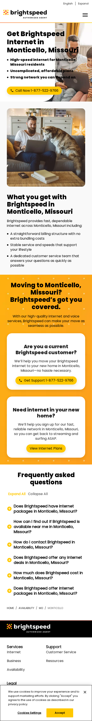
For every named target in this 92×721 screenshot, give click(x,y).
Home (10, 608)
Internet (14, 652)
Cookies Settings (29, 713)
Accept (60, 713)
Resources (55, 660)
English (68, 3)
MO (41, 608)
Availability (26, 608)
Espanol (83, 3)
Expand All (16, 493)
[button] (46, 509)
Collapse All (38, 493)
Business (14, 660)
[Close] (85, 692)
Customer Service (61, 652)
